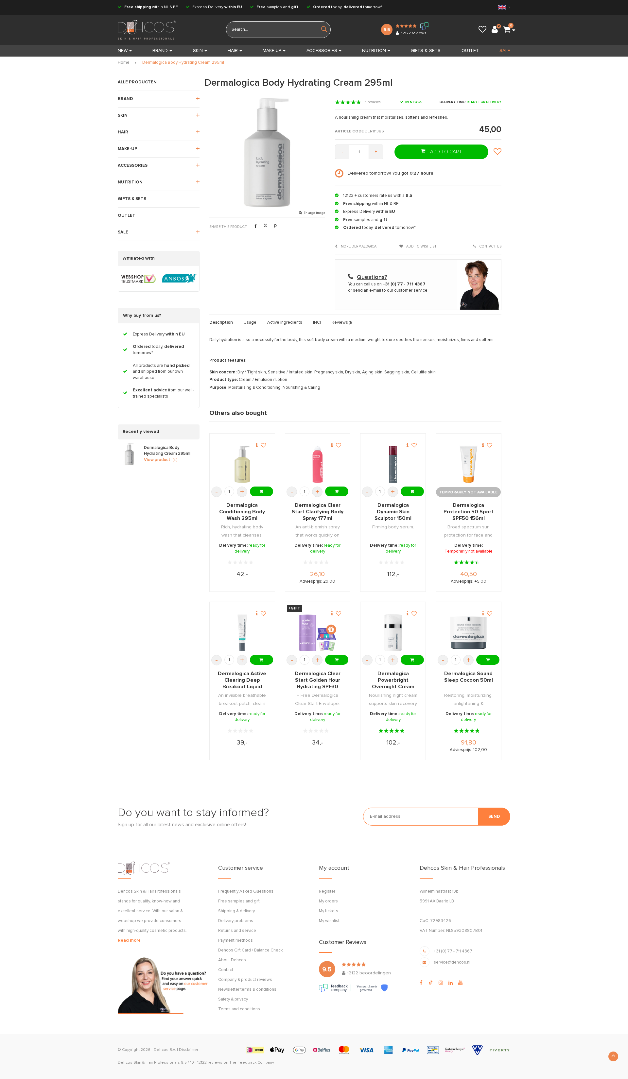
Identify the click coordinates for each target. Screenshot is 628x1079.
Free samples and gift (239, 901)
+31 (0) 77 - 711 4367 (453, 951)
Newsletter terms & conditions (247, 989)
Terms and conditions (239, 1009)
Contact (225, 970)
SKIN (198, 50)
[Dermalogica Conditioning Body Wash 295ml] (242, 464)
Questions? (372, 277)
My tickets (328, 911)
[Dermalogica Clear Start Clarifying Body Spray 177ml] (317, 464)
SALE (504, 50)
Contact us (490, 246)
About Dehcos (232, 960)
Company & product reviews (245, 980)
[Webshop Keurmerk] (138, 278)
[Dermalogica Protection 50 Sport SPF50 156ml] (468, 464)
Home (124, 62)
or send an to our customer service (387, 290)
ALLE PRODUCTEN (137, 82)
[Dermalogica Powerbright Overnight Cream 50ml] (393, 632)
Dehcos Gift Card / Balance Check (250, 950)
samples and (277, 7)
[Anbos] (179, 278)
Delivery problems (235, 921)
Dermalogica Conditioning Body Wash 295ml (242, 512)
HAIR (233, 50)
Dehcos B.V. (165, 1050)
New (123, 50)
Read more (129, 940)
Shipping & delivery (236, 911)
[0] (506, 29)
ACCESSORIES (321, 50)
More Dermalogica (358, 246)
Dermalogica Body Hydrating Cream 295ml (183, 62)
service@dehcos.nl (452, 962)
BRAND (160, 50)
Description (221, 322)
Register (327, 891)
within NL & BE (151, 7)
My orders (328, 901)
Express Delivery (216, 7)
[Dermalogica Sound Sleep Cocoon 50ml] (468, 632)
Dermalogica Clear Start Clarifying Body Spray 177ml (317, 512)
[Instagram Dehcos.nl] (440, 983)
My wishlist (329, 921)
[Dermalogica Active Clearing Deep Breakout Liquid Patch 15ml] (242, 632)
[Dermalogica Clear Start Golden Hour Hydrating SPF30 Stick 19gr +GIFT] (317, 632)
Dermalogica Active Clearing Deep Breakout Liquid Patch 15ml (242, 680)
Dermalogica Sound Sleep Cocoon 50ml (468, 677)
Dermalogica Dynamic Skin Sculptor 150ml (393, 512)
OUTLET (470, 50)
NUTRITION (374, 50)
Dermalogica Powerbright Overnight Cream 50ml (393, 680)
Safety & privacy (233, 999)
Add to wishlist (421, 246)
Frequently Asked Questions (245, 891)
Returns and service (237, 931)
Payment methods (235, 940)
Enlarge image (314, 212)
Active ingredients (284, 322)
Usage (250, 322)
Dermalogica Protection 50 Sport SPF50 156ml (469, 512)
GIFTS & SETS (426, 50)
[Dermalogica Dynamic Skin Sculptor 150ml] (393, 464)
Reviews (342, 322)
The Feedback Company (251, 1063)
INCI (317, 322)
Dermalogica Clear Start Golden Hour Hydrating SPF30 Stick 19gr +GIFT (317, 680)
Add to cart (445, 151)
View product (157, 460)
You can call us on (387, 284)
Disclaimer (188, 1050)
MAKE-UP (272, 50)
